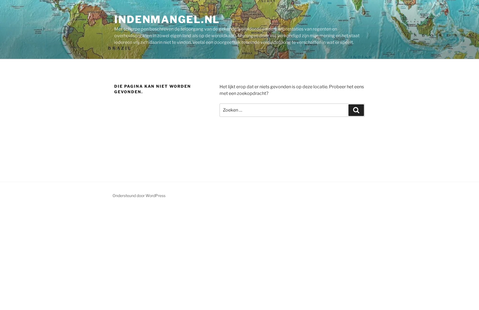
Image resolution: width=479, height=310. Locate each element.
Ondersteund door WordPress (139, 195)
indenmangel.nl (167, 19)
